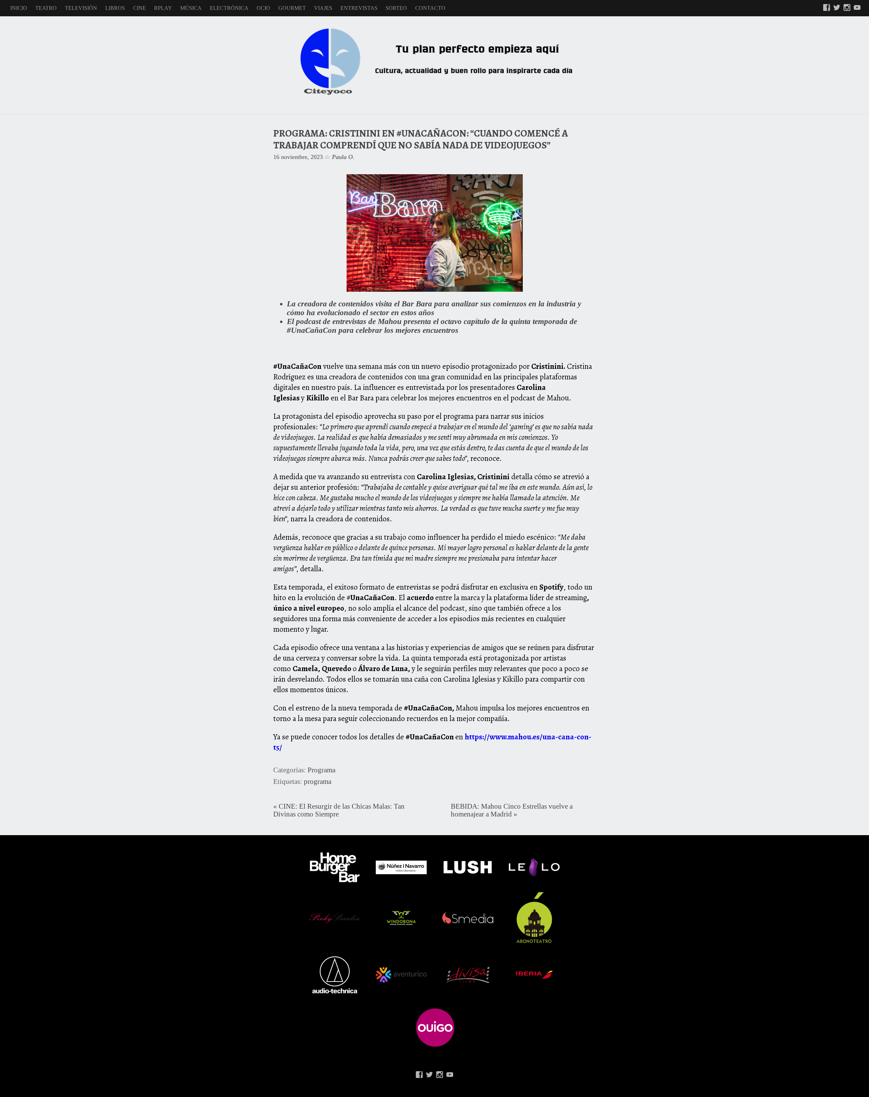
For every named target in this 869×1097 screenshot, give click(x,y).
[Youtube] (857, 8)
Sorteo (396, 8)
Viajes (323, 8)
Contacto (430, 8)
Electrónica (229, 8)
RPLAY (163, 8)
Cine (139, 8)
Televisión (81, 8)
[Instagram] (847, 8)
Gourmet (292, 8)
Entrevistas (358, 8)
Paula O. (343, 157)
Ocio (263, 8)
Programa (321, 770)
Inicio (18, 8)
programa (317, 781)
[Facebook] (826, 8)
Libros (115, 8)
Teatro (46, 8)
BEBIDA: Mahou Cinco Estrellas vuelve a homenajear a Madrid (512, 810)
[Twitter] (836, 8)
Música (191, 8)
